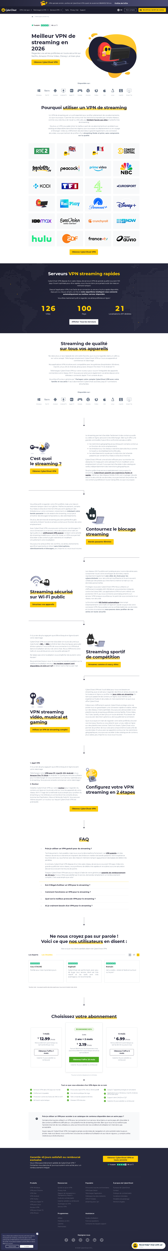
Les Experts (33, 955)
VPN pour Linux (35, 1204)
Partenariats (62, 1226)
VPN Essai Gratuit (91, 1190)
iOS (64, 773)
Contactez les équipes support (95, 1224)
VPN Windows (35, 1188)
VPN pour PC (50, 773)
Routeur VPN (34, 1207)
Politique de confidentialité (122, 1193)
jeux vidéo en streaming (122, 694)
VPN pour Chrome (36, 1190)
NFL (41, 644)
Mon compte (130, 10)
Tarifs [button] (67, 10)
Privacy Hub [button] (74, 10)
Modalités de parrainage (121, 1199)
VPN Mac (33, 1193)
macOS (59, 773)
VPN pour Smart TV (36, 1210)
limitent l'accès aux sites (97, 120)
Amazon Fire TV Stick (39, 775)
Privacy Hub (62, 1190)
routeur (61, 788)
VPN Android (34, 1196)
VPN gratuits (111, 853)
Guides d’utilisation (91, 1218)
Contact (116, 1190)
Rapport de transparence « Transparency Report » (67, 1194)
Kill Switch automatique (109, 602)
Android (69, 773)
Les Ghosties (47, 955)
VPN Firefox (34, 1199)
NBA (47, 644)
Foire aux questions (92, 1221)
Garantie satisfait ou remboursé (68, 1201)
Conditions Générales (120, 1196)
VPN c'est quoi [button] (25, 10)
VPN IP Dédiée (90, 1199)
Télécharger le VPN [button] (40, 10)
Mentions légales (119, 1202)
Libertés (60, 1224)
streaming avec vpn (92, 1202)
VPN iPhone (34, 1213)
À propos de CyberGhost (121, 1188)
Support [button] (82, 10)
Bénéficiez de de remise (153, 10)
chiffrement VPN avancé (53, 533)
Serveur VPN (62, 1206)
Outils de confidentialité (66, 1198)
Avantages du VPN (64, 1204)
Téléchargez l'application (93, 1193)
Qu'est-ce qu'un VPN (65, 1188)
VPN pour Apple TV (36, 1202)
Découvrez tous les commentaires (97, 1188)
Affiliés (60, 1218)
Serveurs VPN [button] (55, 10)
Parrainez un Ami (63, 1221)
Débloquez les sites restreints (95, 1196)
